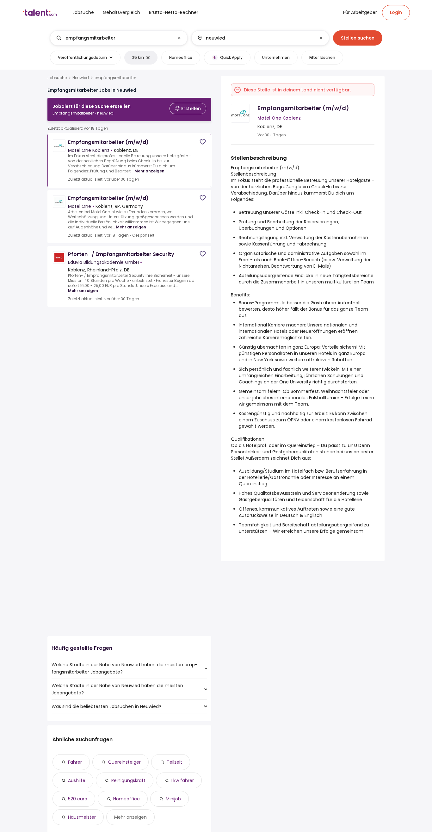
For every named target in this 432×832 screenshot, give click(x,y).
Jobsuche (57, 78)
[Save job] (203, 142)
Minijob (173, 799)
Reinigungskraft (128, 780)
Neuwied (80, 78)
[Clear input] (179, 37)
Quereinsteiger (124, 762)
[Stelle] (113, 37)
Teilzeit (174, 762)
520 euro (77, 799)
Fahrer (75, 762)
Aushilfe (76, 780)
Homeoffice (126, 799)
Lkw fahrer (182, 780)
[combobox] (118, 37)
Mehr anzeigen (149, 171)
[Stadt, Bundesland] (255, 37)
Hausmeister (82, 817)
